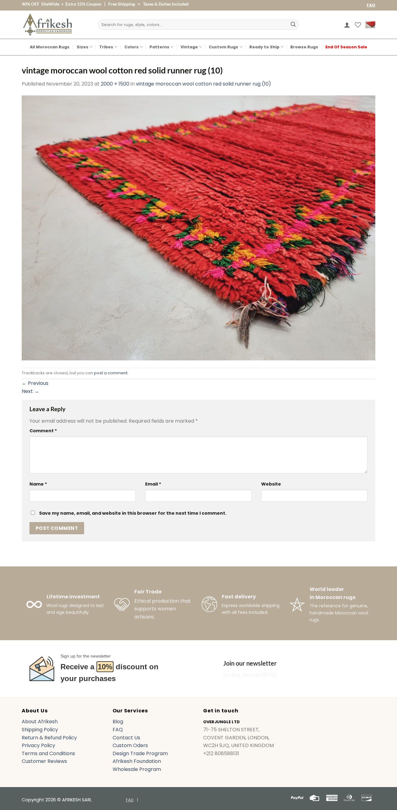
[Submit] (293, 25)
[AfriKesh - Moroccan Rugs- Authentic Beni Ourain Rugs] (47, 24)
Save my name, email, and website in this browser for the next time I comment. (132, 513)
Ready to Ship (264, 47)
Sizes (82, 47)
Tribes (106, 47)
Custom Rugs (223, 47)
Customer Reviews (44, 761)
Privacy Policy (38, 745)
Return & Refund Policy (49, 737)
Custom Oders (130, 745)
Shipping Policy (40, 729)
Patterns (159, 47)
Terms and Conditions (48, 753)
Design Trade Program (140, 753)
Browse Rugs (304, 47)
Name (38, 484)
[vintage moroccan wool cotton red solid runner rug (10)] (198, 227)
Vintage (189, 47)
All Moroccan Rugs (49, 47)
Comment (43, 431)
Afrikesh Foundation (137, 761)
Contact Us (126, 737)
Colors (131, 47)
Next (30, 391)
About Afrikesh (40, 721)
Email (153, 484)
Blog (118, 721)
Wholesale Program (137, 769)
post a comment (110, 373)
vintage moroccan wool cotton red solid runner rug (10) (203, 83)
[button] (347, 25)
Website (271, 484)
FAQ (371, 5)
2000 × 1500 (115, 83)
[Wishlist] (358, 25)
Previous (35, 383)
